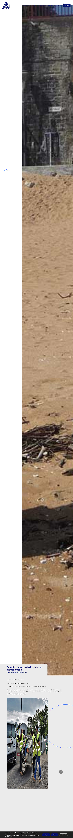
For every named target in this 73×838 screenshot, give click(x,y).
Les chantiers (50, 5)
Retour (8, 170)
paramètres (9, 836)
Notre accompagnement (39, 5)
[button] (55, 772)
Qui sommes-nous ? (27, 5)
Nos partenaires (58, 5)
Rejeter (54, 834)
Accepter (46, 834)
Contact (67, 5)
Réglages (63, 834)
